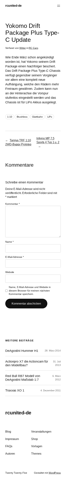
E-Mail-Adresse (14, 257)
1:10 (9, 116)
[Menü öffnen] (58, 6)
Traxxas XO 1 (14, 390)
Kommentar (12, 203)
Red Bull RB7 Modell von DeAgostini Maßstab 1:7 (22, 377)
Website (9, 272)
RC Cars (33, 48)
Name (9, 241)
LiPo (49, 116)
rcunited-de (13, 5)
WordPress (55, 472)
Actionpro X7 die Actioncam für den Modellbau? (26, 363)
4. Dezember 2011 (50, 390)
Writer (22, 48)
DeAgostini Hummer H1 (21, 351)
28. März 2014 (53, 350)
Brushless (22, 116)
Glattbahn (37, 116)
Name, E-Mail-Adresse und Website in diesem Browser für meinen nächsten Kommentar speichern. (30, 290)
